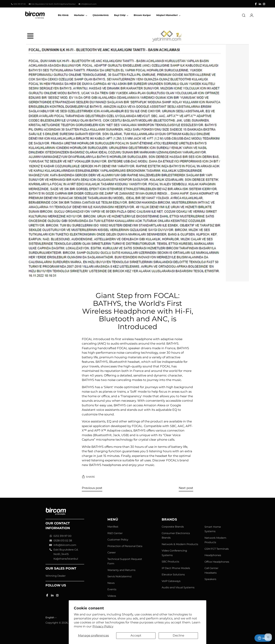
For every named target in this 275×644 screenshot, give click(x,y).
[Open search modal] (243, 15)
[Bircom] (35, 15)
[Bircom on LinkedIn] (259, 4)
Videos (111, 595)
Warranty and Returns (121, 570)
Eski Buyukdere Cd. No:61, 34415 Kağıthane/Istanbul (65, 554)
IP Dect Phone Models (176, 568)
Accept (135, 635)
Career (111, 552)
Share (90, 476)
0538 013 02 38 (62, 540)
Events (111, 589)
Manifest (112, 526)
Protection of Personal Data (124, 546)
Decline (178, 635)
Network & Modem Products (180, 544)
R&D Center (115, 533)
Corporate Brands (173, 526)
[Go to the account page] (250, 15)
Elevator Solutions (173, 574)
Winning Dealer (56, 575)
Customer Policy (117, 539)
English (50, 617)
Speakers (210, 579)
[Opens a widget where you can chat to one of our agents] (263, 638)
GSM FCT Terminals (216, 548)
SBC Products (170, 561)
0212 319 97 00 (62, 535)
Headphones (212, 555)
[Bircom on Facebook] (255, 4)
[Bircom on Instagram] (264, 4)
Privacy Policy (102, 626)
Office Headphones (216, 561)
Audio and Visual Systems (178, 587)
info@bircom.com (64, 545)
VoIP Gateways (171, 581)
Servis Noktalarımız (119, 576)
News (111, 582)
